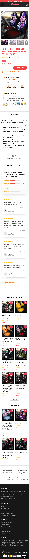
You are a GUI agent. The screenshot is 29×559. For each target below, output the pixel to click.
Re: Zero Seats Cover (17, 158)
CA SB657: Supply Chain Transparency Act (11, 515)
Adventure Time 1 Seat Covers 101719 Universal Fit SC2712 (20, 315)
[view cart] (27, 5)
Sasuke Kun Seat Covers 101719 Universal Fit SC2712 (21, 340)
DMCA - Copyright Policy (7, 513)
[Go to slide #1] (4, 42)
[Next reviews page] (25, 286)
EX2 (7, 9)
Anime (13, 155)
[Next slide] (26, 25)
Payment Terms (5, 524)
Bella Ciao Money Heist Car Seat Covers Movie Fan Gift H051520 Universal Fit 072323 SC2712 (7, 454)
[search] (24, 5)
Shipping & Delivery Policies (7, 522)
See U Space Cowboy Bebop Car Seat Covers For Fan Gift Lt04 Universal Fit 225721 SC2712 (20, 388)
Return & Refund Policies (7, 526)
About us (3, 506)
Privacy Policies (5, 511)
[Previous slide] (3, 25)
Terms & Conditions (5, 508)
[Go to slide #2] (12, 42)
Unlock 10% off (3, 552)
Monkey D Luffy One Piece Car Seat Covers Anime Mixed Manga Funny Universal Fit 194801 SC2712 (7, 388)
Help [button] (26, 557)
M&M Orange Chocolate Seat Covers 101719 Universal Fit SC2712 (7, 340)
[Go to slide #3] (20, 42)
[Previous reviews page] (18, 286)
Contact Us (3, 529)
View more (14, 399)
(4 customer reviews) (14, 57)
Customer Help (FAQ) (6, 531)
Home (2, 9)
